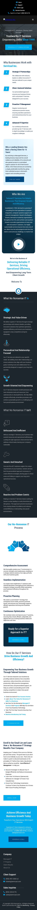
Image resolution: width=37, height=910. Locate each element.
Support (20, 5)
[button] (33, 19)
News (20, 2)
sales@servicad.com (18, 832)
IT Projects (7, 862)
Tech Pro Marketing (23, 905)
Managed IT (7, 859)
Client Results (8, 865)
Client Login (20, 7)
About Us (6, 868)
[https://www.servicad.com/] (9, 20)
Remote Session (20, 10)
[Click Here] (18, 244)
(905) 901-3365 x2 (12, 879)
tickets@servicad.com (13, 881)
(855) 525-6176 (25, 13)
